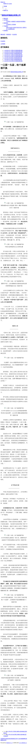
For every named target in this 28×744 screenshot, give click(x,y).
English (10, 3)
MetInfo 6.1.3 (9, 742)
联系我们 (23, 21)
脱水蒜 (18, 27)
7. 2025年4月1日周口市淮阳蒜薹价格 (12, 59)
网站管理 (4, 740)
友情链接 (12, 738)
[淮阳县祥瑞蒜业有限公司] (11, 15)
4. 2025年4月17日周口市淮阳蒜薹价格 (12, 55)
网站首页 (5, 18)
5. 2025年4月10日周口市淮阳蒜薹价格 (12, 56)
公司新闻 (13, 24)
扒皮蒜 (10, 27)
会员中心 (16, 738)
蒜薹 (24, 27)
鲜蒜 (7, 27)
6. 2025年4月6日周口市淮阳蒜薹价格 (12, 58)
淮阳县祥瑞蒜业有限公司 (16, 71)
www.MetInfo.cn (23, 742)
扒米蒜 (14, 27)
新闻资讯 (5, 23)
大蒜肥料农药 (11, 29)
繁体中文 (5, 10)
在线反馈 (18, 21)
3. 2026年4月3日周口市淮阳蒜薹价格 (12, 53)
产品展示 (5, 26)
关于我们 (5, 20)
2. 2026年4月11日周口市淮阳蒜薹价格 (12, 52)
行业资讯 (8, 24)
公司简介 (8, 21)
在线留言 (13, 21)
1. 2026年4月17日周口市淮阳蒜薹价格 (12, 50)
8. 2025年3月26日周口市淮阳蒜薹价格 (12, 61)
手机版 (5, 6)
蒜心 (21, 27)
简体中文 (3, 2)
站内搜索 (21, 738)
